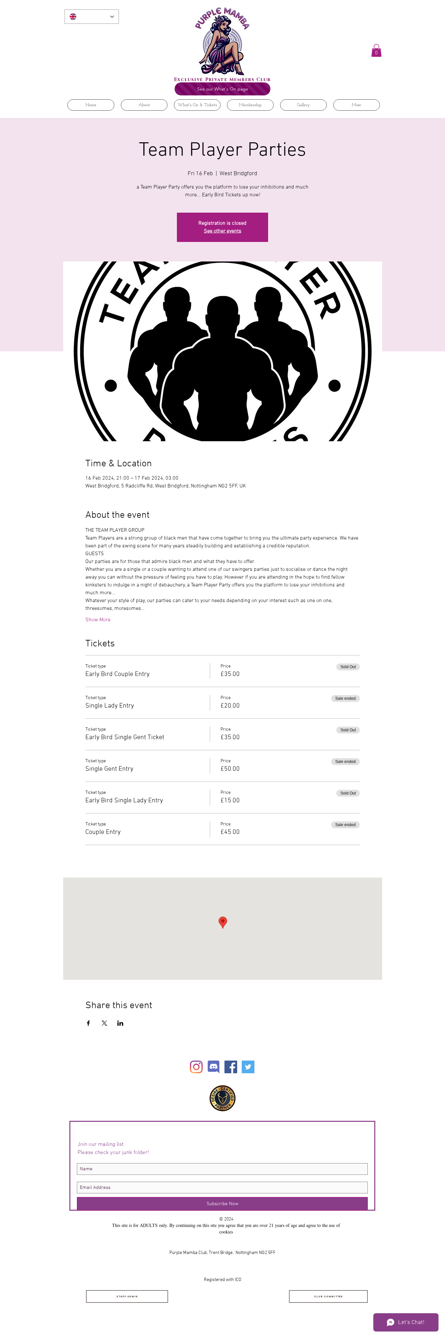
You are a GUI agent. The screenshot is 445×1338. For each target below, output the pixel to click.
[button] (376, 50)
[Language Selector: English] (92, 16)
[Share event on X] (104, 1023)
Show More (97, 620)
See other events (222, 231)
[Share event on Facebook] (88, 1023)
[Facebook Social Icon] (230, 1067)
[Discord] (213, 1067)
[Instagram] (196, 1067)
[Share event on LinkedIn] (120, 1023)
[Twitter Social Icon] (248, 1067)
